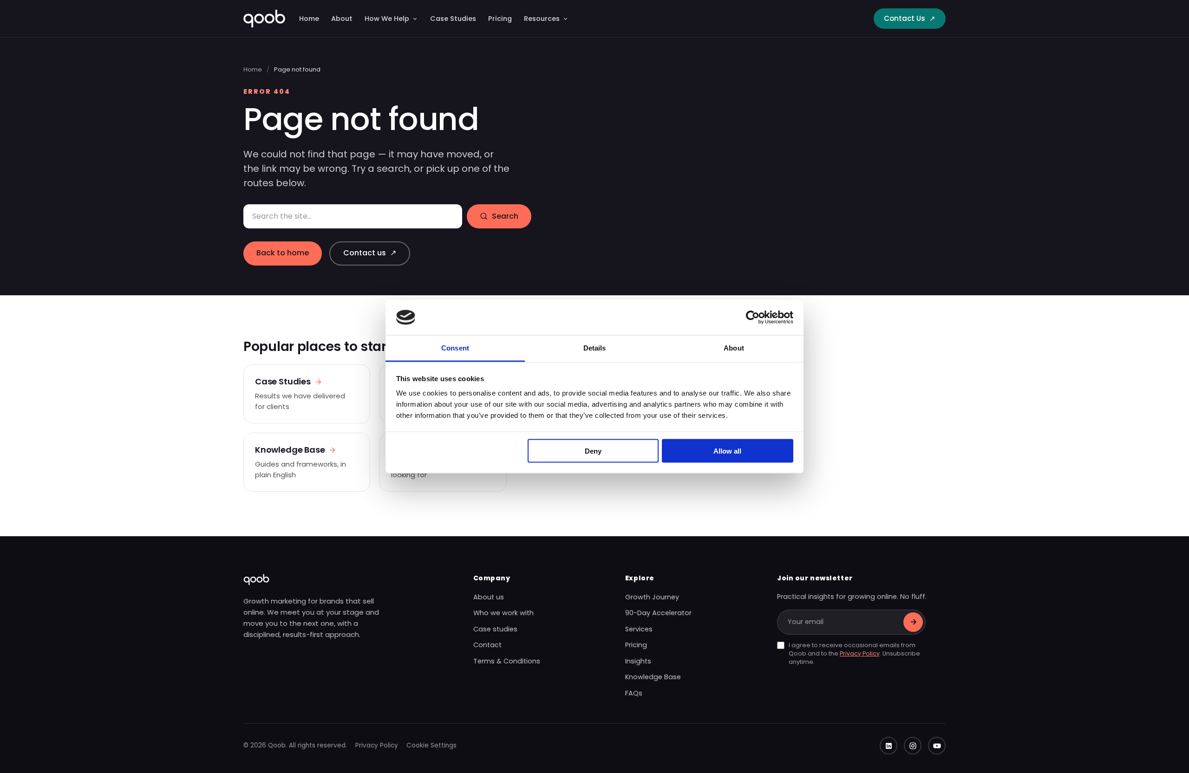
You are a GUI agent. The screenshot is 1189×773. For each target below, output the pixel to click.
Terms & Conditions (506, 661)
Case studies (495, 629)
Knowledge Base (653, 677)
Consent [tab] (455, 348)
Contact (487, 645)
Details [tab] (594, 348)
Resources (542, 18)
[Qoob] (264, 18)
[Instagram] (912, 745)
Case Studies (453, 18)
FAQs (633, 693)
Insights (638, 661)
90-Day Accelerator (658, 612)
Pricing (500, 18)
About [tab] (734, 348)
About (342, 18)
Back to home (282, 252)
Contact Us (909, 18)
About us (488, 597)
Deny (593, 451)
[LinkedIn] (888, 745)
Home (309, 18)
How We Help (387, 18)
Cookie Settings (431, 745)
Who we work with (503, 612)
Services (639, 629)
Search (505, 216)
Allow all (727, 451)
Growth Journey (652, 597)
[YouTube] (937, 745)
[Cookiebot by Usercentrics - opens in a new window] (752, 317)
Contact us (369, 252)
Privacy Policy (860, 653)
